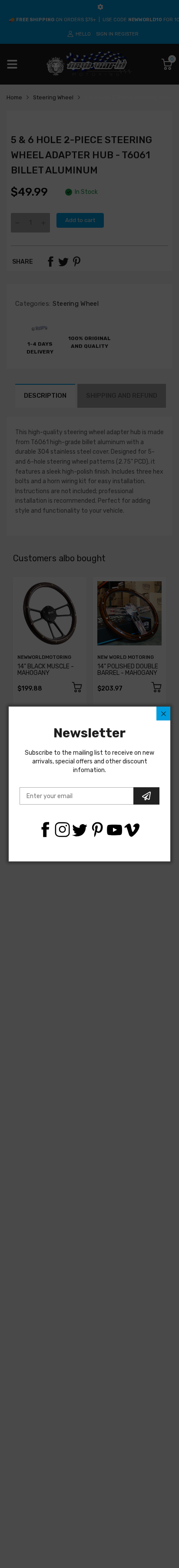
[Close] (163, 713)
